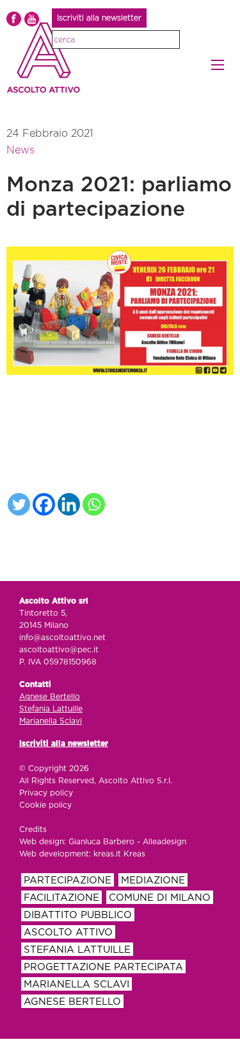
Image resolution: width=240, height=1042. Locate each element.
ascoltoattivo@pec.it (59, 650)
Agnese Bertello (49, 696)
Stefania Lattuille (51, 709)
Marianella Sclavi (50, 721)
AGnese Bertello (72, 1002)
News (20, 150)
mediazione (153, 880)
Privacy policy (46, 793)
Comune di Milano (160, 898)
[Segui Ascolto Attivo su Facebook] (13, 19)
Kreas (134, 854)
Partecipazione (67, 880)
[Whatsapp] (94, 504)
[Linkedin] (69, 504)
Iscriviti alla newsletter (99, 18)
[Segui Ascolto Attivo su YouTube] (31, 19)
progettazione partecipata (103, 967)
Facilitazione (61, 898)
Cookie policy (45, 805)
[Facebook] (44, 504)
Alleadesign (164, 842)
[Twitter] (19, 504)
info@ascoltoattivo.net (62, 637)
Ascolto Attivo (68, 932)
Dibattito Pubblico (78, 915)
